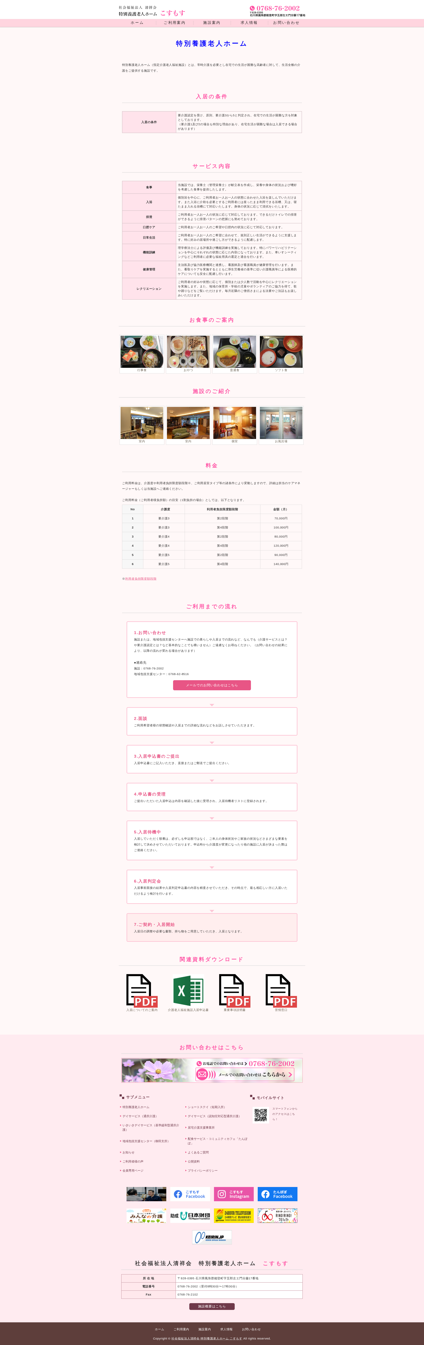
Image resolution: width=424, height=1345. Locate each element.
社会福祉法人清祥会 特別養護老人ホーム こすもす (206, 1338)
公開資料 (194, 1161)
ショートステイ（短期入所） (207, 1107)
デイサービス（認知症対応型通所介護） (214, 1116)
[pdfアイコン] (142, 1004)
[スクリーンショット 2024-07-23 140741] (146, 1194)
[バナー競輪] (212, 1237)
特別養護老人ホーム (136, 1107)
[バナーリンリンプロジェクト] (277, 1215)
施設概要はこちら (212, 1306)
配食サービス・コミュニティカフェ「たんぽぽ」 (217, 1141)
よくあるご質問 (198, 1152)
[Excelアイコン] (188, 1004)
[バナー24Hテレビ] (234, 1215)
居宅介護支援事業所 (201, 1127)
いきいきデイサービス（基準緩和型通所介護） (151, 1127)
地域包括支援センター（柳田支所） (146, 1141)
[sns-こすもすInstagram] (234, 1194)
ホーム (137, 23)
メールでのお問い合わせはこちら (212, 685)
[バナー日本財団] (190, 1215)
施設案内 (212, 23)
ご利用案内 (175, 23)
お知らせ (128, 1152)
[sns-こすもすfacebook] (190, 1194)
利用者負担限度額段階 (141, 578)
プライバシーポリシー (203, 1170)
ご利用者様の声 (133, 1161)
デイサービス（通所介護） (140, 1116)
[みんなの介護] (146, 1215)
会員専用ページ (133, 1170)
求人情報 (249, 23)
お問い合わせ (286, 23)
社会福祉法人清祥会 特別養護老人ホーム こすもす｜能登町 (152, 13)
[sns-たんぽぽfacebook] (277, 1194)
